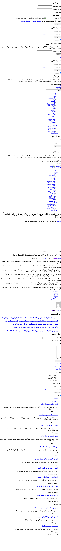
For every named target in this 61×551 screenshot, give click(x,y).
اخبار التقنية (52, 98)
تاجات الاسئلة (51, 128)
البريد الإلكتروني (56, 9)
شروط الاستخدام (36, 21)
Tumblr (56, 294)
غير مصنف (52, 123)
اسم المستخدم (57, 6)
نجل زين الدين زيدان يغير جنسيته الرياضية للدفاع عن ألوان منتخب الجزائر (35, 324)
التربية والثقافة (51, 114)
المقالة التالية (57, 366)
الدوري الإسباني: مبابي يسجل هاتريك (46, 459)
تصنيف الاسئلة (51, 126)
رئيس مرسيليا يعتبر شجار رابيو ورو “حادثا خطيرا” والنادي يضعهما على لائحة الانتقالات (31, 331)
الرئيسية (55, 93)
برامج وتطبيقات (50, 107)
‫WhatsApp (55, 297)
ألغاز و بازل (52, 120)
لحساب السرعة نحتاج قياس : (49, 404)
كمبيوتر (53, 99)
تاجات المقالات (51, 131)
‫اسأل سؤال (58, 87)
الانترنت (53, 101)
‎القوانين (58, 21)
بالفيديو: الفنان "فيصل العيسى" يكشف (45, 508)
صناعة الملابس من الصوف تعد (48, 415)
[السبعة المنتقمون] (54, 167)
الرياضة (53, 102)
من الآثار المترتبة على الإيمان (49, 446)
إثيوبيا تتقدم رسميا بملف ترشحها (48, 477)
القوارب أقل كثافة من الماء (49, 425)
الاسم (59, 337)
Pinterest (56, 296)
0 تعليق (39, 258)
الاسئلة (56, 95)
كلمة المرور (57, 12)
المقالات (55, 96)
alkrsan (59, 258)
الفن (53, 122)
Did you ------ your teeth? (50, 526)
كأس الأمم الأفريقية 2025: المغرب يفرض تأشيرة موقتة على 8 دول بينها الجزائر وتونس (31, 321)
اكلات (53, 108)
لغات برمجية (51, 105)
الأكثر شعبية (55, 401)
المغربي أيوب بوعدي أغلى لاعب (48, 468)
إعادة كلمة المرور (56, 15)
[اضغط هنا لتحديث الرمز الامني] (42, 18)
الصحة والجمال (51, 104)
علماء (53, 116)
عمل (53, 113)
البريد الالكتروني (53, 299)
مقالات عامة (51, 110)
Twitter (56, 293)
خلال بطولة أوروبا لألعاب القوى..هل (47, 486)
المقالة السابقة (57, 363)
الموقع (59, 343)
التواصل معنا (54, 133)
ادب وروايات (51, 119)
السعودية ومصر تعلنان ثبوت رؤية (48, 517)
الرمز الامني (57, 18)
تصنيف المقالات (50, 130)
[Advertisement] (30, 234)
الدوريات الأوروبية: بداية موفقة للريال (46, 495)
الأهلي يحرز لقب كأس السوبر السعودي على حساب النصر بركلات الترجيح (35, 327)
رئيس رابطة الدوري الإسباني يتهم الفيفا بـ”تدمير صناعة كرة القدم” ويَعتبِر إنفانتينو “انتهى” (30, 317)
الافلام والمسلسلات (49, 111)
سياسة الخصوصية (25, 21)
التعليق (59, 358)
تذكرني (57, 40)
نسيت (44, 34)
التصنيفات (55, 125)
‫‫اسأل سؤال (58, 369)
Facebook (55, 291)
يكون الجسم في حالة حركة (49, 436)
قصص (53, 117)
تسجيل (56, 398)
